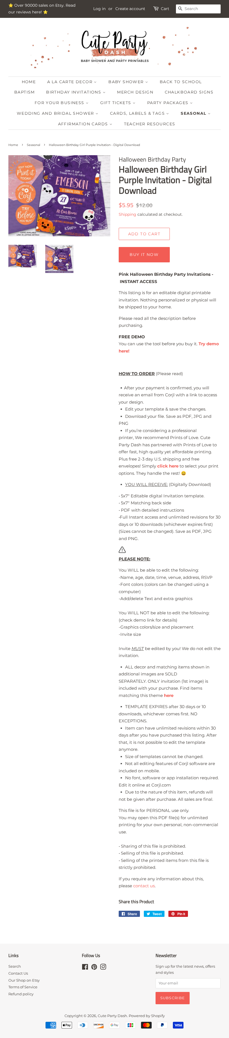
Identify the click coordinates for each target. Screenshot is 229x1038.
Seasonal (194, 113)
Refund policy (21, 994)
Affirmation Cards (83, 123)
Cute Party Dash (112, 1016)
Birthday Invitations (74, 92)
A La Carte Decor (70, 81)
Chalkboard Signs (189, 92)
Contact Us (18, 973)
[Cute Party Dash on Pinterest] (94, 968)
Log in (99, 8)
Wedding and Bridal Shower (56, 113)
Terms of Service (22, 987)
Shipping (127, 214)
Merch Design (135, 92)
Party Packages (168, 102)
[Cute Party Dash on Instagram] (103, 968)
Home (29, 81)
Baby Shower (126, 81)
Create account (130, 8)
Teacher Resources (149, 123)
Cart (165, 8)
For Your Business (60, 102)
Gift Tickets (116, 102)
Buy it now (144, 254)
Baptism (24, 92)
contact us (144, 885)
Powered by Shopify (147, 1016)
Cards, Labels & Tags (138, 113)
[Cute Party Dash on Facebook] (85, 968)
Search (14, 966)
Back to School (181, 81)
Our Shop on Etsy (24, 980)
